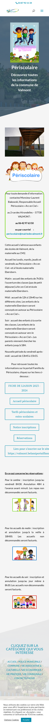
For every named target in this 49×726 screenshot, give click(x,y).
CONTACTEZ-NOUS (24, 678)
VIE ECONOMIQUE (31, 669)
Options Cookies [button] (11, 720)
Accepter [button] (26, 720)
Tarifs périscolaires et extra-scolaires (25, 414)
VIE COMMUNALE (32, 674)
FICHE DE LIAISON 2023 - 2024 (24, 388)
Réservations (24, 438)
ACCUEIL (12, 661)
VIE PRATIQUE (13, 674)
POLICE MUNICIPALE (29, 661)
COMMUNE (14, 665)
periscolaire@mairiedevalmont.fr (24, 233)
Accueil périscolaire (24, 401)
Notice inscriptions (24, 427)
